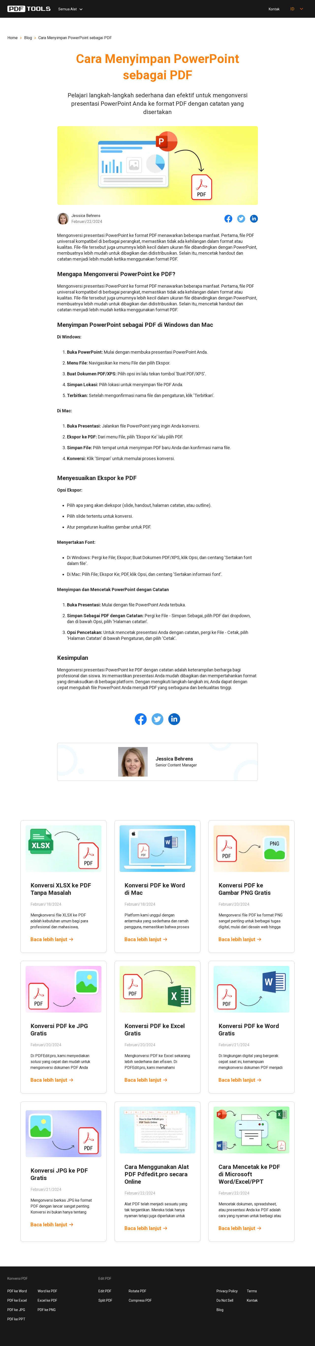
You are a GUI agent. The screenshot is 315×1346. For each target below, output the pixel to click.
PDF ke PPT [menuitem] (16, 1319)
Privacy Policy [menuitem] (227, 1291)
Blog (28, 37)
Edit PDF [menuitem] (104, 1291)
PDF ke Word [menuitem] (17, 1291)
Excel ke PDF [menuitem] (47, 1300)
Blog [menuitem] (220, 1310)
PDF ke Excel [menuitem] (17, 1300)
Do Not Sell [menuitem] (225, 1300)
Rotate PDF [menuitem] (137, 1291)
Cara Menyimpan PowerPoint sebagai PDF (75, 37)
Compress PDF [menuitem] (140, 1300)
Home (12, 37)
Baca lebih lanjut (49, 939)
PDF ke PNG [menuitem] (47, 1310)
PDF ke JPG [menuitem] (16, 1310)
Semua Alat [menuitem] (67, 9)
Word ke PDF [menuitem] (47, 1291)
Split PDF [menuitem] (105, 1300)
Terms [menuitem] (252, 1291)
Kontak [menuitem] (274, 9)
